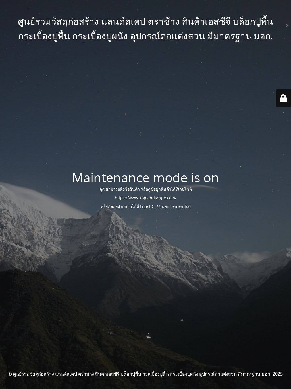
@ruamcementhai (174, 206)
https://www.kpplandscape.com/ (145, 197)
